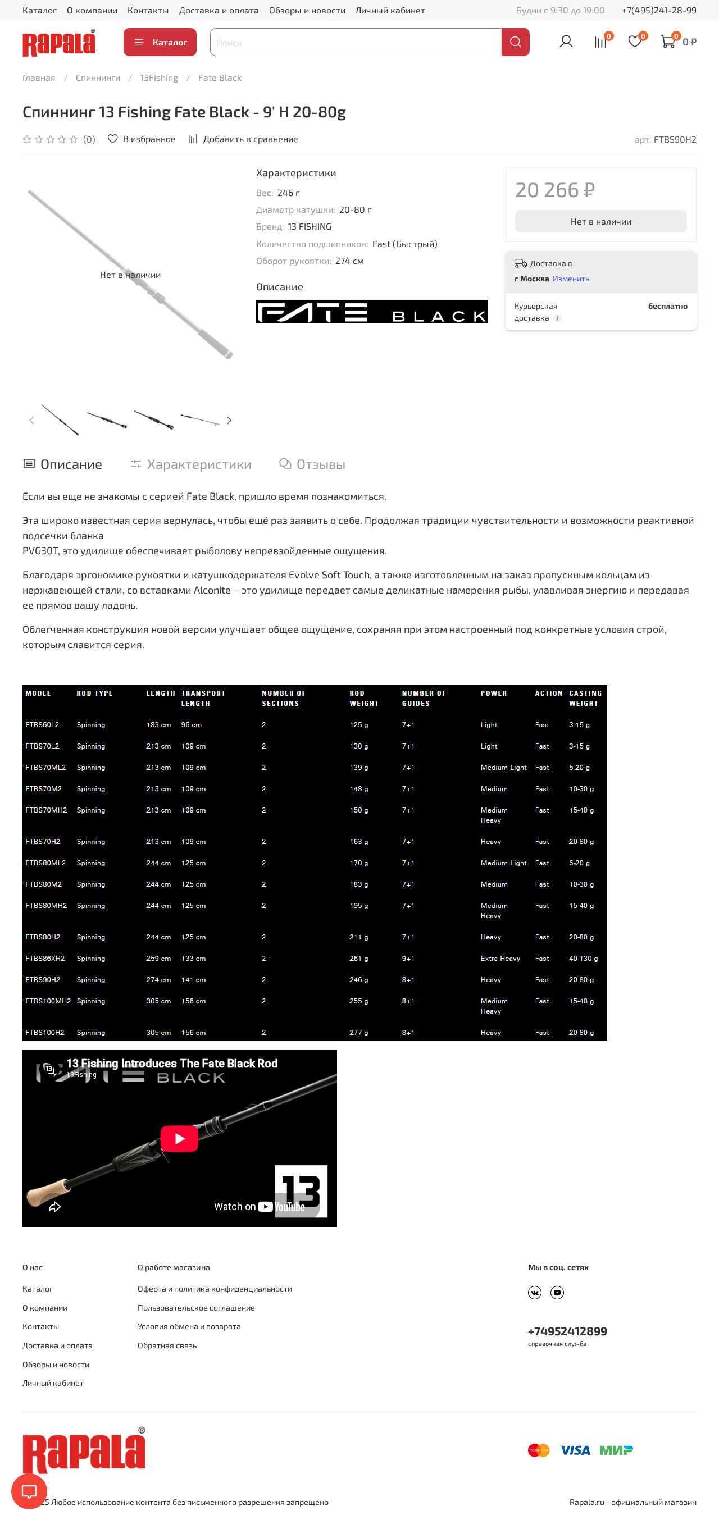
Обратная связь (167, 1345)
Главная (39, 77)
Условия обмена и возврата (189, 1326)
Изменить (571, 278)
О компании (92, 9)
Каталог (39, 9)
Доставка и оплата (219, 9)
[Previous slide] (40, 274)
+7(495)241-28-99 (659, 9)
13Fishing (159, 77)
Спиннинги (98, 77)
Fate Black (220, 77)
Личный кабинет (390, 9)
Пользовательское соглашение (196, 1307)
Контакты (148, 9)
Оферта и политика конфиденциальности (215, 1288)
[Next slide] (220, 274)
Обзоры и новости (307, 9)
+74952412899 (567, 1331)
